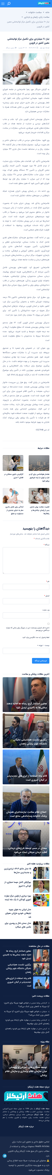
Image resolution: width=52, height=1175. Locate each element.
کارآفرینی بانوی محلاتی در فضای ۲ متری (13, 476)
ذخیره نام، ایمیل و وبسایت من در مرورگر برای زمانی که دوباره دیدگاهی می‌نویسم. (27, 629)
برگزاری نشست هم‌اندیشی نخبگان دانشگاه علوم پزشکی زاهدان (18, 968)
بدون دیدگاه (10, 48)
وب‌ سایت (45, 610)
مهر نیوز (42, 47)
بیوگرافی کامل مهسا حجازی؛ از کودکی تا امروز (18, 884)
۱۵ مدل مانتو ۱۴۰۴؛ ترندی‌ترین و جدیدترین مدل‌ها (17, 870)
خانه (47, 12)
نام (47, 581)
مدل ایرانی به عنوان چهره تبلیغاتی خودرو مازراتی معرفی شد (18, 913)
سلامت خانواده (35, 12)
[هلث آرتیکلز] (44, 3)
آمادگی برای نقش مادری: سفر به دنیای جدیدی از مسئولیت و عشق (14, 510)
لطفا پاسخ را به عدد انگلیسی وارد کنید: (35, 637)
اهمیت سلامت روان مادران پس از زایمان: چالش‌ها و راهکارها (39, 510)
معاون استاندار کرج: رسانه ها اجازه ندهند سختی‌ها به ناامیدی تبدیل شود (17, 954)
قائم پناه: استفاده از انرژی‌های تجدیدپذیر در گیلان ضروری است (18, 982)
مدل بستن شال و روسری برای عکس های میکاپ (18, 925)
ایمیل (46, 596)
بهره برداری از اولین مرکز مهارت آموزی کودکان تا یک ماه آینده (17, 897)
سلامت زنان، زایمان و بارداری (36, 17)
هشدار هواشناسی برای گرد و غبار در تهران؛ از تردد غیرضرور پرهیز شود (39, 477)
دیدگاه (46, 545)
